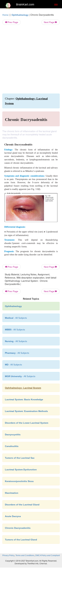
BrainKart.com (25, 4)
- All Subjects (13, 364)
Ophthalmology (20, 15)
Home (5, 15)
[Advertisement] (31, 59)
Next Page (49, 22)
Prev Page (12, 22)
